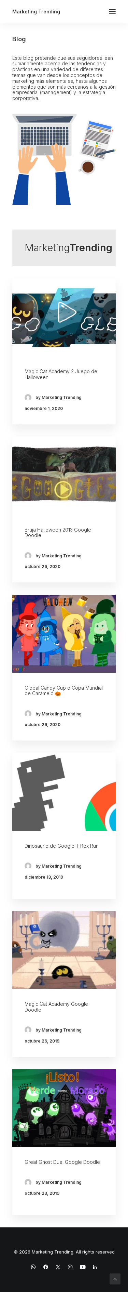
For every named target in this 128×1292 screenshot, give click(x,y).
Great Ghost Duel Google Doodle (62, 1162)
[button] (112, 11)
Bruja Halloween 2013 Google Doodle (58, 532)
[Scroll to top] (115, 1278)
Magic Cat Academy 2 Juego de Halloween (61, 374)
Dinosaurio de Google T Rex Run (62, 846)
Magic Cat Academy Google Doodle (56, 1007)
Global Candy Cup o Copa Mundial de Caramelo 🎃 (64, 691)
